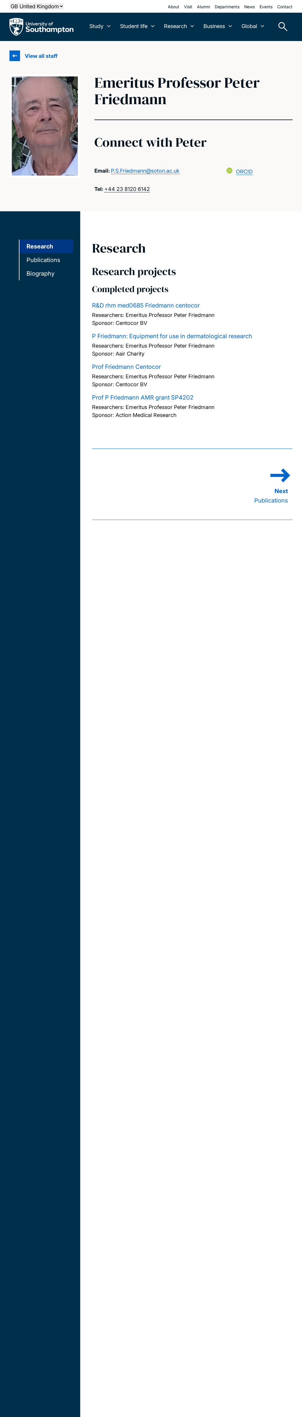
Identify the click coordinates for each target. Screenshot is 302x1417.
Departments (227, 6)
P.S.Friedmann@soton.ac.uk (145, 171)
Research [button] (175, 26)
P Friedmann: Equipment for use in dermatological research (172, 336)
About (173, 6)
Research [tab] (40, 246)
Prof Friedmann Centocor (126, 366)
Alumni (203, 6)
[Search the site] (281, 26)
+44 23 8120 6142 (127, 189)
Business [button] (214, 26)
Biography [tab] (41, 273)
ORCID (244, 171)
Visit (188, 6)
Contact (285, 6)
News (249, 6)
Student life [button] (133, 26)
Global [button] (249, 26)
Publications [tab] (43, 260)
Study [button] (96, 26)
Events (266, 6)
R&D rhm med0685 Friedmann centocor (146, 305)
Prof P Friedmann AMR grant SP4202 (142, 397)
